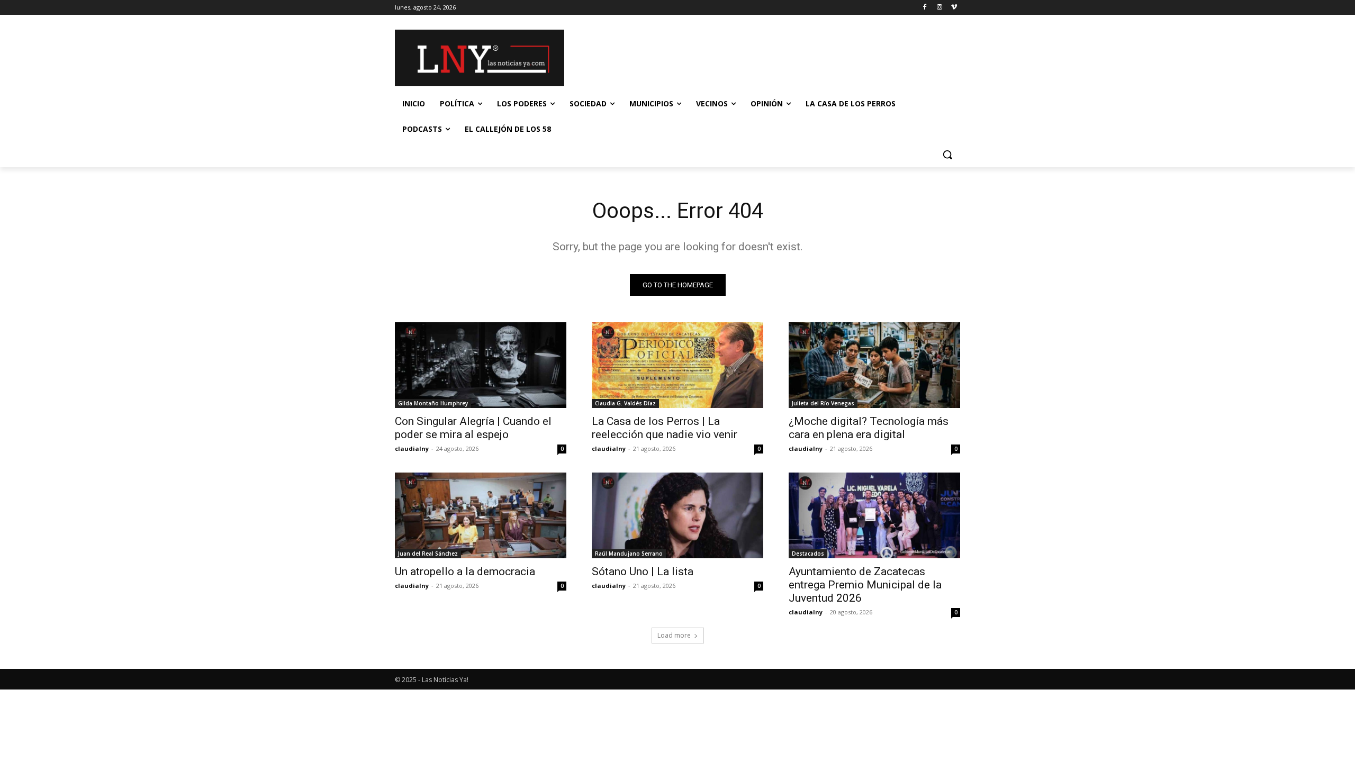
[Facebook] (925, 8)
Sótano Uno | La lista (642, 571)
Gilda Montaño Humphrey (433, 403)
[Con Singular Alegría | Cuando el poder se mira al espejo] (480, 365)
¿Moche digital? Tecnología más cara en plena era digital (868, 428)
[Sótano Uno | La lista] (677, 515)
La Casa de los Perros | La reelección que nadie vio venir (664, 428)
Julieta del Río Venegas (823, 403)
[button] (947, 154)
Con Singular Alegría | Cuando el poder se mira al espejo (473, 428)
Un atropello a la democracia (465, 571)
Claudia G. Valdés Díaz (625, 403)
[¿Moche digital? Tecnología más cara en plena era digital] (874, 365)
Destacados (808, 553)
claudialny (412, 448)
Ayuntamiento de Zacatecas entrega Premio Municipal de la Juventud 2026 (865, 584)
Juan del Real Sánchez (428, 553)
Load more (674, 635)
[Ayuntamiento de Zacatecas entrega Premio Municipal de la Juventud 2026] (874, 515)
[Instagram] (939, 8)
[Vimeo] (954, 8)
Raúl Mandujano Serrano (629, 553)
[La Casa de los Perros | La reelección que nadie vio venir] (677, 365)
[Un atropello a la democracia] (480, 515)
